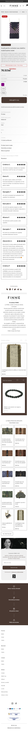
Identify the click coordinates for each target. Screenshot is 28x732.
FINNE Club (3, 676)
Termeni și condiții (5, 682)
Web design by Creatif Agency (13, 727)
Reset (3, 92)
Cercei (2, 637)
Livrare (2, 688)
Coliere (2, 640)
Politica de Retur (4, 691)
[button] (21, 340)
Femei (10, 422)
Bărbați (13, 422)
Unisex (17, 422)
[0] (26, 5)
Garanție (3, 685)
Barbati (3, 645)
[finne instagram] (12, 704)
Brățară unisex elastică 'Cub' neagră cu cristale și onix (12, 407)
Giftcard (3, 679)
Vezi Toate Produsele (7, 533)
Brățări (2, 649)
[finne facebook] (16, 704)
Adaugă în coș (14, 100)
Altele (3, 669)
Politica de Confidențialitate (17, 572)
